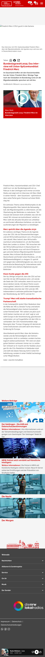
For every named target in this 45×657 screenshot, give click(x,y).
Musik (4, 584)
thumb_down (33, 652)
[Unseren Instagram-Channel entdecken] (9, 629)
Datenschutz (17, 622)
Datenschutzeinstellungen (11, 625)
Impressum (5, 622)
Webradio (6, 555)
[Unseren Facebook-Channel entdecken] (5, 629)
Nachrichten (7, 561)
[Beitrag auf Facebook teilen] (14, 60)
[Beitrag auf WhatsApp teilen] (11, 60)
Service (5, 573)
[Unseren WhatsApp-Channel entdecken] (2, 629)
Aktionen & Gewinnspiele (12, 567)
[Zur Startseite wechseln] (7, 4)
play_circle (36, 652)
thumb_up (40, 652)
